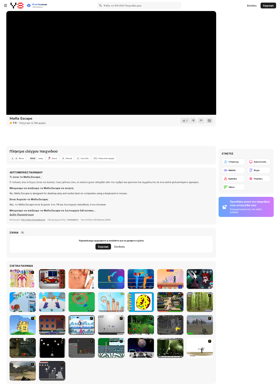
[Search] (100, 5)
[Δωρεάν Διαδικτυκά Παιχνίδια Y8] (17, 5)
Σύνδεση (119, 246)
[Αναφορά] (201, 121)
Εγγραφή (268, 5)
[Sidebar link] (5, 5)
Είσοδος (252, 5)
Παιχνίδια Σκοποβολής (33, 219)
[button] (22, 214)
